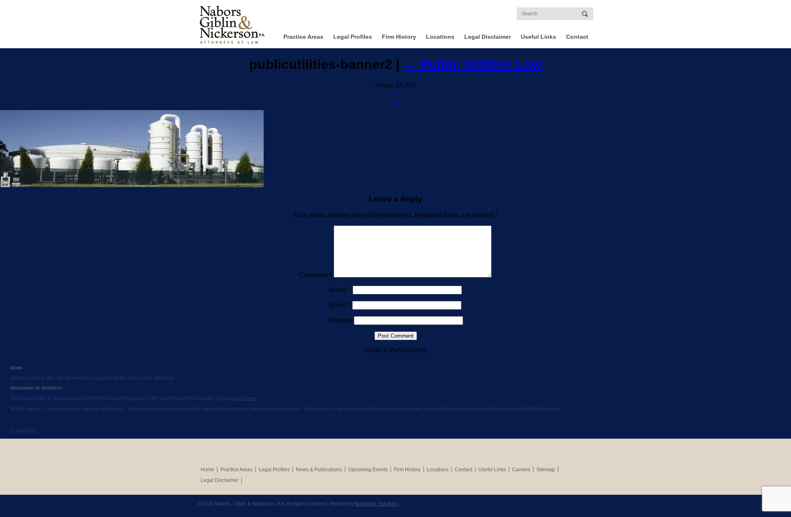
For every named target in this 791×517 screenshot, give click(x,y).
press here (245, 398)
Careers (521, 469)
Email (340, 304)
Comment (316, 275)
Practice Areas (303, 36)
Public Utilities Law (472, 64)
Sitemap (545, 469)
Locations (440, 36)
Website (340, 320)
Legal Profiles (352, 36)
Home (207, 469)
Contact (577, 36)
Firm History (399, 36)
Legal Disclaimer (487, 36)
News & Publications (319, 469)
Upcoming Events (368, 469)
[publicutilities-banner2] (395, 148)
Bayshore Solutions (377, 504)
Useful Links (538, 36)
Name (340, 289)
